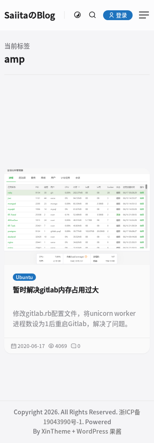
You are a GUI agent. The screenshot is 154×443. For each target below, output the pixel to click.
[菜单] (141, 15)
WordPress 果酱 (99, 431)
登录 (121, 15)
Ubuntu (24, 277)
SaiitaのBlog (29, 15)
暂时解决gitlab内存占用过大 (55, 289)
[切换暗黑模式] (77, 15)
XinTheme (56, 431)
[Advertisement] (77, 121)
